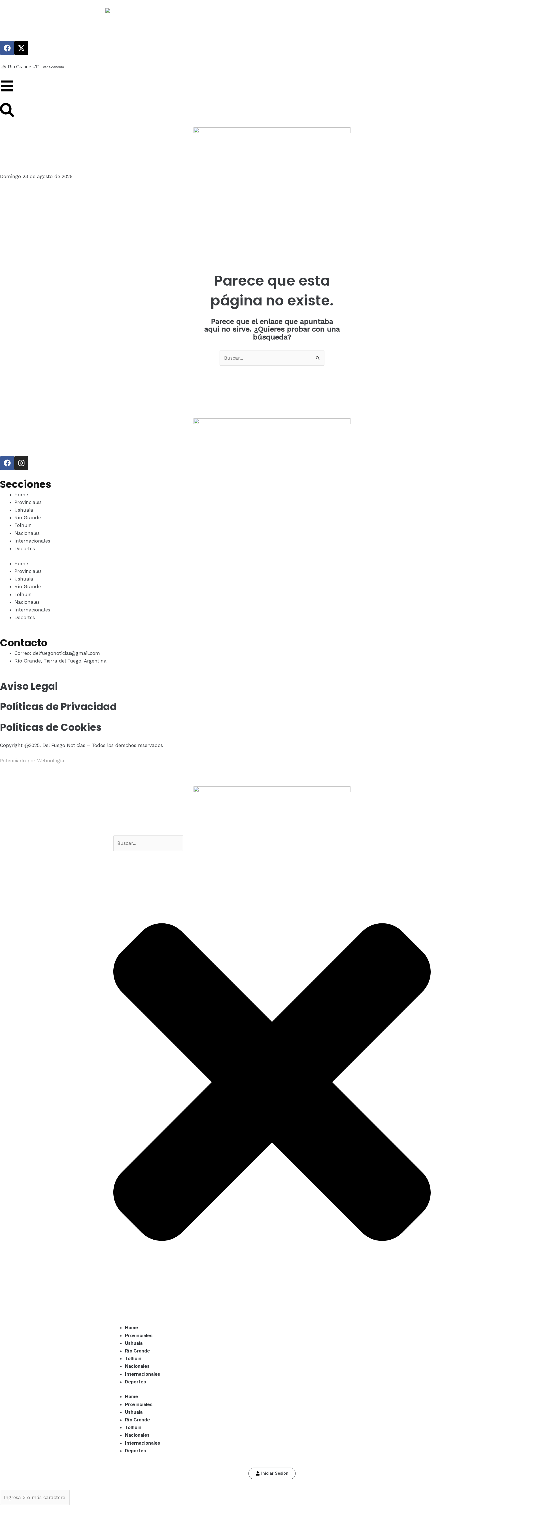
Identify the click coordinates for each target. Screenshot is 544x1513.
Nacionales (27, 533)
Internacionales (32, 541)
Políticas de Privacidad (58, 707)
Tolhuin (23, 525)
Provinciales (28, 502)
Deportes (24, 548)
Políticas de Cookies (51, 727)
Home (21, 494)
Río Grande (27, 517)
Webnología (50, 760)
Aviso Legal (29, 686)
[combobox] (148, 843)
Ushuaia (23, 510)
